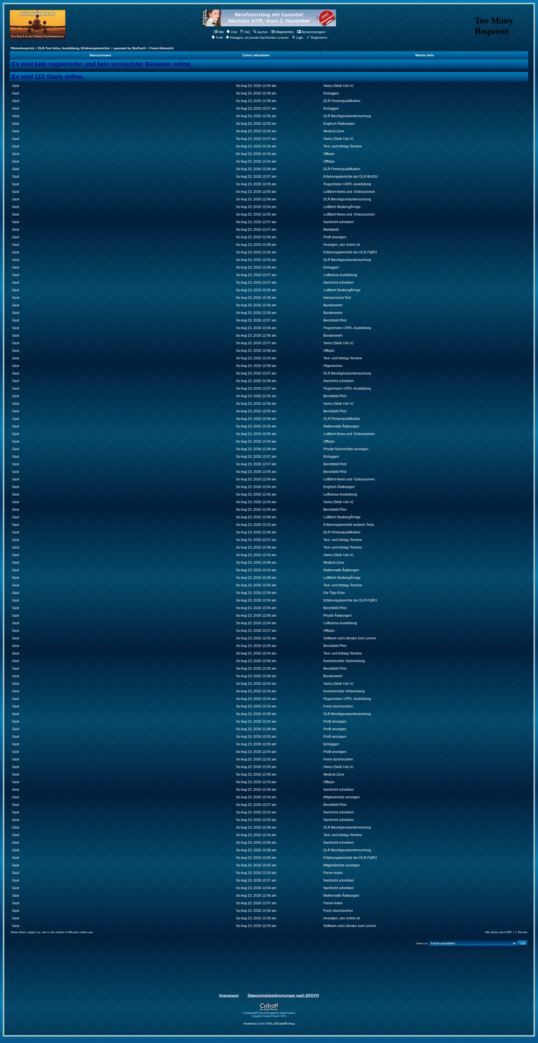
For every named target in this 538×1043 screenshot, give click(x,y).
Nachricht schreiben (338, 222)
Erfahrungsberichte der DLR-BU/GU (350, 177)
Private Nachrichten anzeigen (345, 449)
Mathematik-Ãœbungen (341, 426)
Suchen (262, 32)
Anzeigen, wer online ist (341, 245)
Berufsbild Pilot (334, 320)
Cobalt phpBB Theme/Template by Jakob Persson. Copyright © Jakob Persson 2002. (269, 1014)
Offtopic (329, 154)
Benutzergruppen (313, 32)
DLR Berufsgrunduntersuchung (347, 116)
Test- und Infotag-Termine (342, 146)
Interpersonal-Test (337, 298)
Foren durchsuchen (338, 706)
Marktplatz (331, 230)
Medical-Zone (333, 131)
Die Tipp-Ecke (334, 593)
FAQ (247, 32)
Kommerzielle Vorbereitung (344, 661)
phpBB (260, 1023)
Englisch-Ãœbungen (339, 124)
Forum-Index (333, 873)
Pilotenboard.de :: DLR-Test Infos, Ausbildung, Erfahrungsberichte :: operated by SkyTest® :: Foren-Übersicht (92, 48)
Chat (234, 32)
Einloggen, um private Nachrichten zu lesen (259, 37)
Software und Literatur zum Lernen (349, 638)
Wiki (221, 32)
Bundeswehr (333, 305)
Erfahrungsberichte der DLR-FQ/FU (350, 252)
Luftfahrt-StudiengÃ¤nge (342, 207)
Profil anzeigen (334, 237)
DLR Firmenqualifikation (341, 101)
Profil (219, 37)
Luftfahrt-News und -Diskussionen (349, 192)
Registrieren (319, 37)
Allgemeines (332, 366)
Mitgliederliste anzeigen (341, 797)
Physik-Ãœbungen (337, 616)
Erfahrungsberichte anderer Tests (348, 525)
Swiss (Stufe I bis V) (338, 86)
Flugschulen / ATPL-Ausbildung (347, 184)
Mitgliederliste (284, 32)
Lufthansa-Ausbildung (340, 275)
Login (299, 37)
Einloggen (331, 93)
